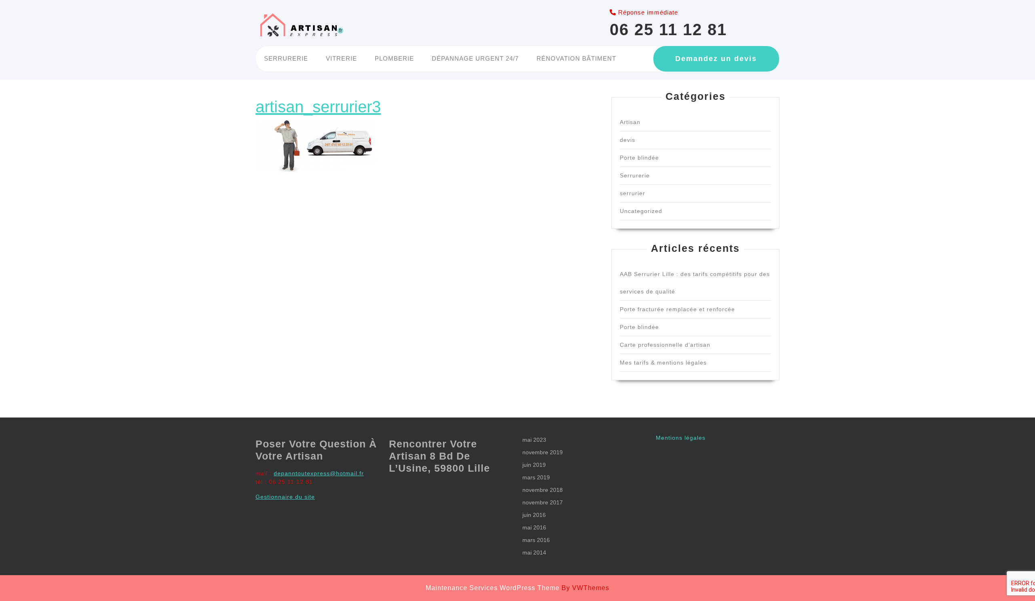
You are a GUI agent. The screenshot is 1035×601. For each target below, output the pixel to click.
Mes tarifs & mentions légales (663, 362)
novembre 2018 (542, 490)
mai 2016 (534, 527)
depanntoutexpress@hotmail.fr (319, 473)
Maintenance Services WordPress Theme (493, 587)
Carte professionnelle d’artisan (665, 345)
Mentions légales (680, 437)
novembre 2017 (542, 502)
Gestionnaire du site (285, 496)
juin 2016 (534, 515)
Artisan (630, 122)
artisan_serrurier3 (318, 107)
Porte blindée (639, 157)
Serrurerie (286, 58)
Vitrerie (341, 58)
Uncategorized (641, 211)
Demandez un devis (716, 59)
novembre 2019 (542, 452)
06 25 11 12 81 (668, 29)
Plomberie (394, 58)
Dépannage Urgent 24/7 (475, 58)
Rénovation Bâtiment (576, 58)
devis (627, 140)
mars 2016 (536, 540)
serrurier (632, 193)
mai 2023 (534, 440)
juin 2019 (534, 465)
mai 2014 (534, 552)
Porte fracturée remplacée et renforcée (677, 309)
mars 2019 (536, 477)
